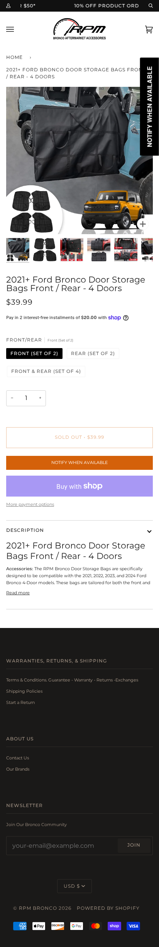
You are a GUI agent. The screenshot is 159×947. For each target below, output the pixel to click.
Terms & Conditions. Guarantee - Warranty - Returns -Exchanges (72, 680)
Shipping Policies (24, 691)
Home (14, 57)
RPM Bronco (38, 908)
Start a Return (20, 702)
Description (25, 530)
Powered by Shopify (108, 908)
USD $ (72, 886)
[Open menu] (17, 29)
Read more (18, 592)
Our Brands (17, 769)
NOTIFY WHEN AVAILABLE (79, 462)
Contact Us (17, 758)
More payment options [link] (30, 504)
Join (133, 845)
